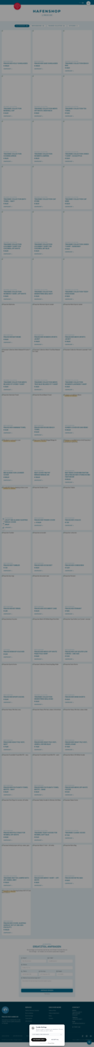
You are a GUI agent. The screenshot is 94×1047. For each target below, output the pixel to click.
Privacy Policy (51, 1043)
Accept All (55, 1039)
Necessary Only (39, 1039)
